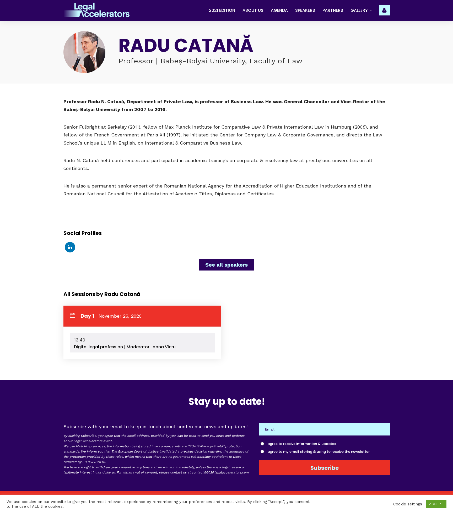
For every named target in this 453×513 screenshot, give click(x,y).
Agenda (279, 10)
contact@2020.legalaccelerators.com (220, 472)
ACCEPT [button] (436, 504)
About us (252, 10)
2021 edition (222, 10)
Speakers (305, 10)
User (384, 10)
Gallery (359, 10)
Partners (332, 10)
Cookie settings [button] (407, 504)
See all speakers (226, 265)
